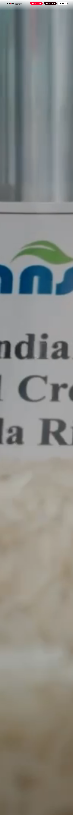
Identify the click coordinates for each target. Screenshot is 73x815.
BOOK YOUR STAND (36, 3)
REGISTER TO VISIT (50, 3)
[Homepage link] (14, 3)
